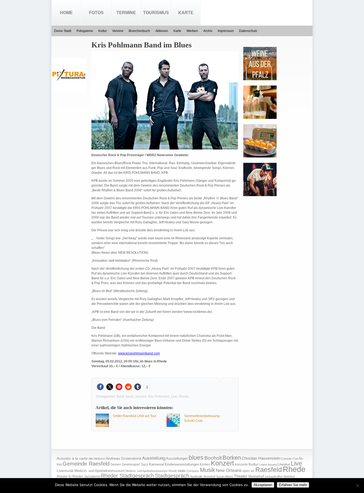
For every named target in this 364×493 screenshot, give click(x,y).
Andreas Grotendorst (123, 458)
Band (120, 396)
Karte (185, 12)
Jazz (144, 464)
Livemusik (65, 470)
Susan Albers (224, 476)
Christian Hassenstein (261, 458)
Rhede (184, 396)
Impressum (226, 31)
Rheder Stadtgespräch (127, 476)
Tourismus (156, 12)
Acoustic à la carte (72, 458)
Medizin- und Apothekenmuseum (99, 471)
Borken (232, 457)
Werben (192, 31)
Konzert (141, 396)
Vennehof (256, 476)
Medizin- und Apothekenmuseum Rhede (151, 470)
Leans (263, 464)
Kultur (102, 31)
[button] (100, 386)
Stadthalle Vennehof (202, 476)
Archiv (207, 31)
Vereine (117, 31)
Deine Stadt (62, 31)
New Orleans (229, 470)
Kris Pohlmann (158, 396)
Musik (207, 470)
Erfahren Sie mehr (293, 485)
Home (66, 12)
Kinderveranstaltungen (182, 464)
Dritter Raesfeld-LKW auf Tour (134, 416)
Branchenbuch (139, 31)
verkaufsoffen (274, 476)
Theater (240, 476)
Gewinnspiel (131, 464)
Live (174, 396)
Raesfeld (268, 469)
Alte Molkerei (96, 458)
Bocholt (213, 458)
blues (130, 396)
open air (248, 471)
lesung (272, 464)
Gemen (115, 464)
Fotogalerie (84, 31)
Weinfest (289, 476)
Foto (295, 458)
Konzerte (241, 464)
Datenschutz (248, 31)
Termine (126, 12)
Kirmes (205, 464)
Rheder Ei (64, 476)
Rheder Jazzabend (86, 476)
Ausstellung (153, 458)
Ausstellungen (177, 458)
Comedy (286, 458)
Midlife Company (188, 470)
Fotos (96, 12)
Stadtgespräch (172, 476)
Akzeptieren (263, 485)
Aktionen (161, 31)
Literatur (283, 464)
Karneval (156, 464)
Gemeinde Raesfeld (86, 464)
